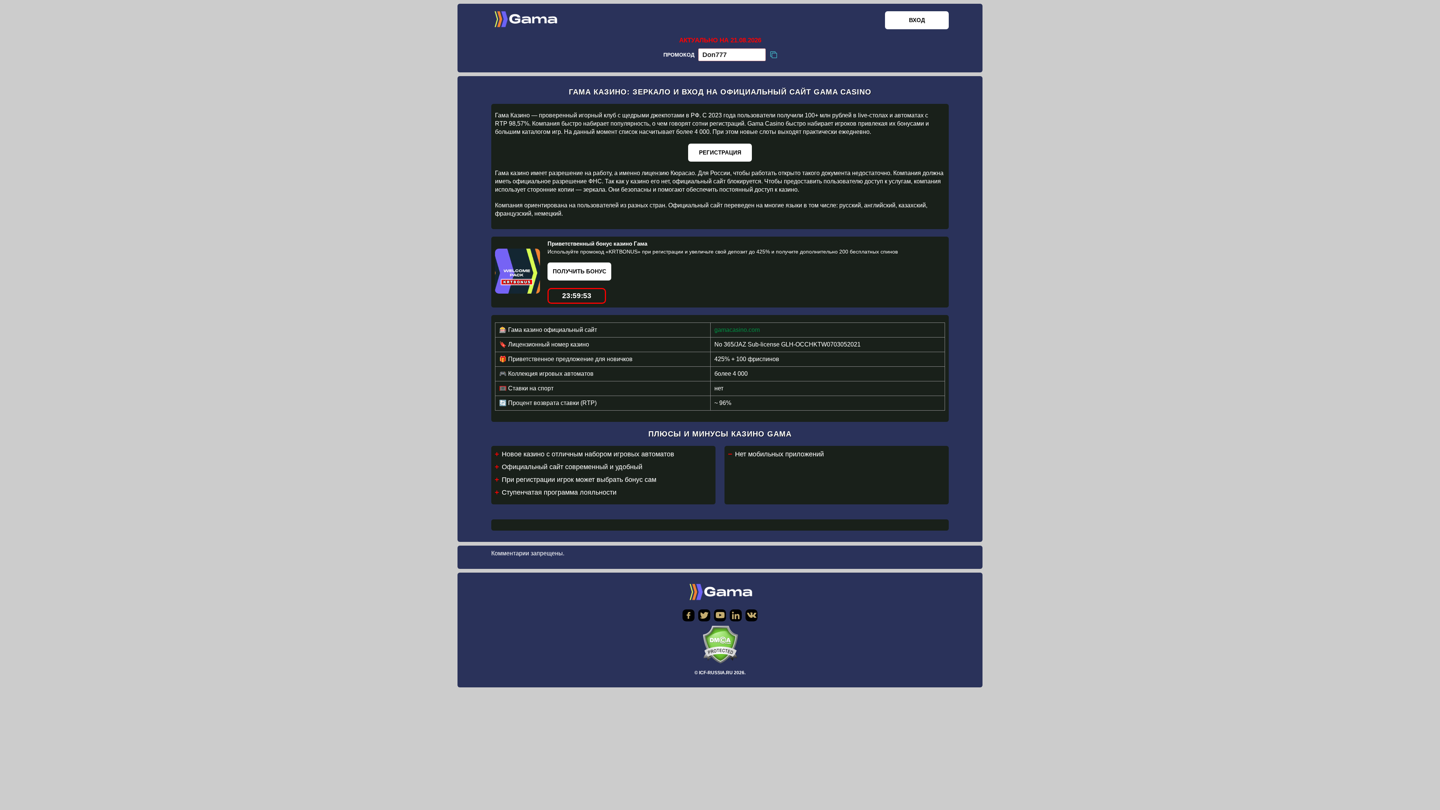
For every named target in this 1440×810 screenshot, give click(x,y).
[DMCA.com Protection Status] (720, 644)
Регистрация (720, 152)
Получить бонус (579, 271)
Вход (917, 20)
